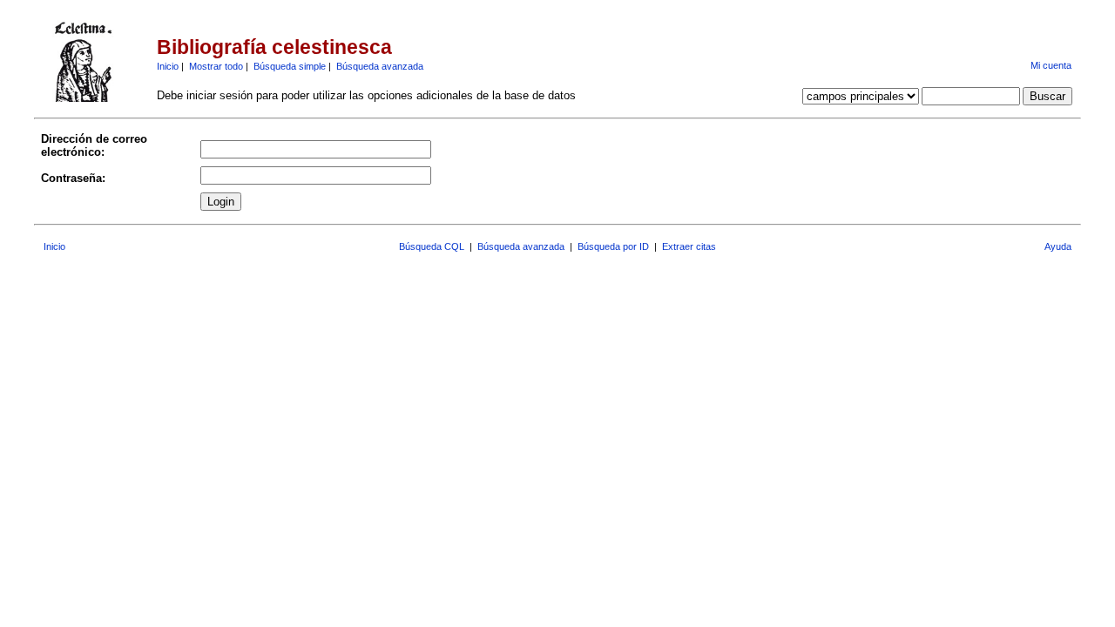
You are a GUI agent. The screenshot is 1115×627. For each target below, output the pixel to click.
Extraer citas (689, 246)
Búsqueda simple (289, 66)
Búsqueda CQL (431, 246)
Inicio (168, 66)
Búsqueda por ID (613, 246)
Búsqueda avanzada (379, 66)
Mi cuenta (1051, 65)
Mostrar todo (216, 66)
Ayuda (1057, 246)
